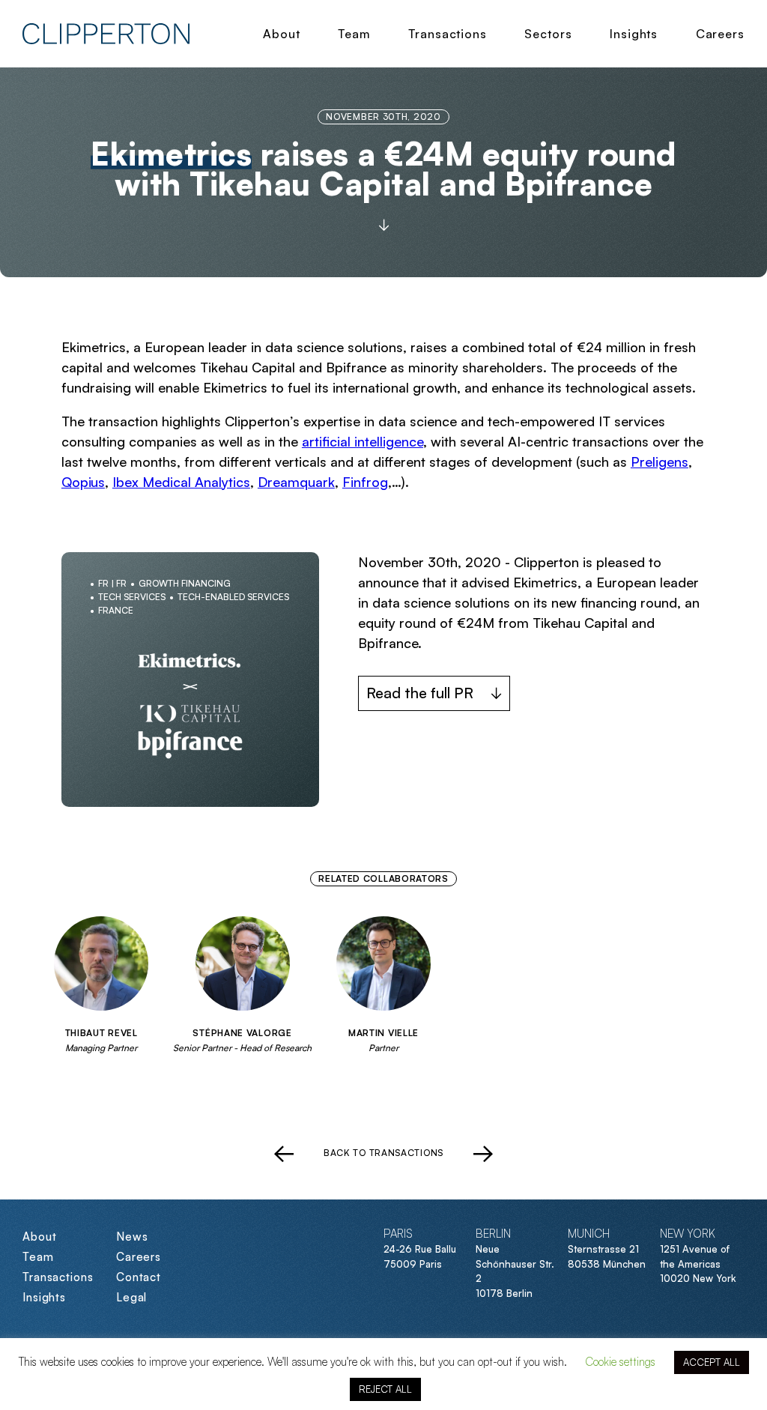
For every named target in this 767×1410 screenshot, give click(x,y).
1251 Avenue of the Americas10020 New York (698, 1263)
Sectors (548, 33)
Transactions (447, 33)
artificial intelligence (362, 441)
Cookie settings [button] (620, 1362)
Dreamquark (296, 481)
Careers (720, 33)
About (281, 33)
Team (354, 33)
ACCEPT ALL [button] (711, 1362)
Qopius (83, 481)
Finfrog (365, 481)
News (132, 1236)
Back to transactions (383, 1153)
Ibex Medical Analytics (181, 481)
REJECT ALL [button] (385, 1389)
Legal (132, 1297)
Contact (138, 1277)
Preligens (659, 461)
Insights (634, 33)
